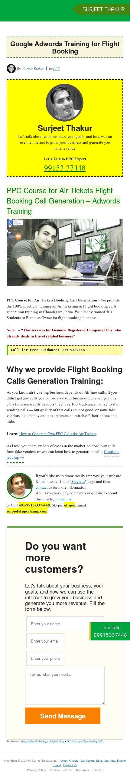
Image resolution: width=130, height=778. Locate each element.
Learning (109, 760)
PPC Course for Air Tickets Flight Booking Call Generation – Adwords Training (63, 200)
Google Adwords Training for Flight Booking (42, 741)
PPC (56, 68)
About (63, 760)
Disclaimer (82, 770)
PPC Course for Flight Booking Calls (84, 741)
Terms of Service (60, 770)
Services (78, 481)
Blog (99, 760)
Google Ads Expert (81, 760)
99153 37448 (65, 167)
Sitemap (98, 770)
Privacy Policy (36, 770)
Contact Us (70, 765)
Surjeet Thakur (65, 13)
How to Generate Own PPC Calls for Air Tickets (57, 433)
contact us (44, 487)
